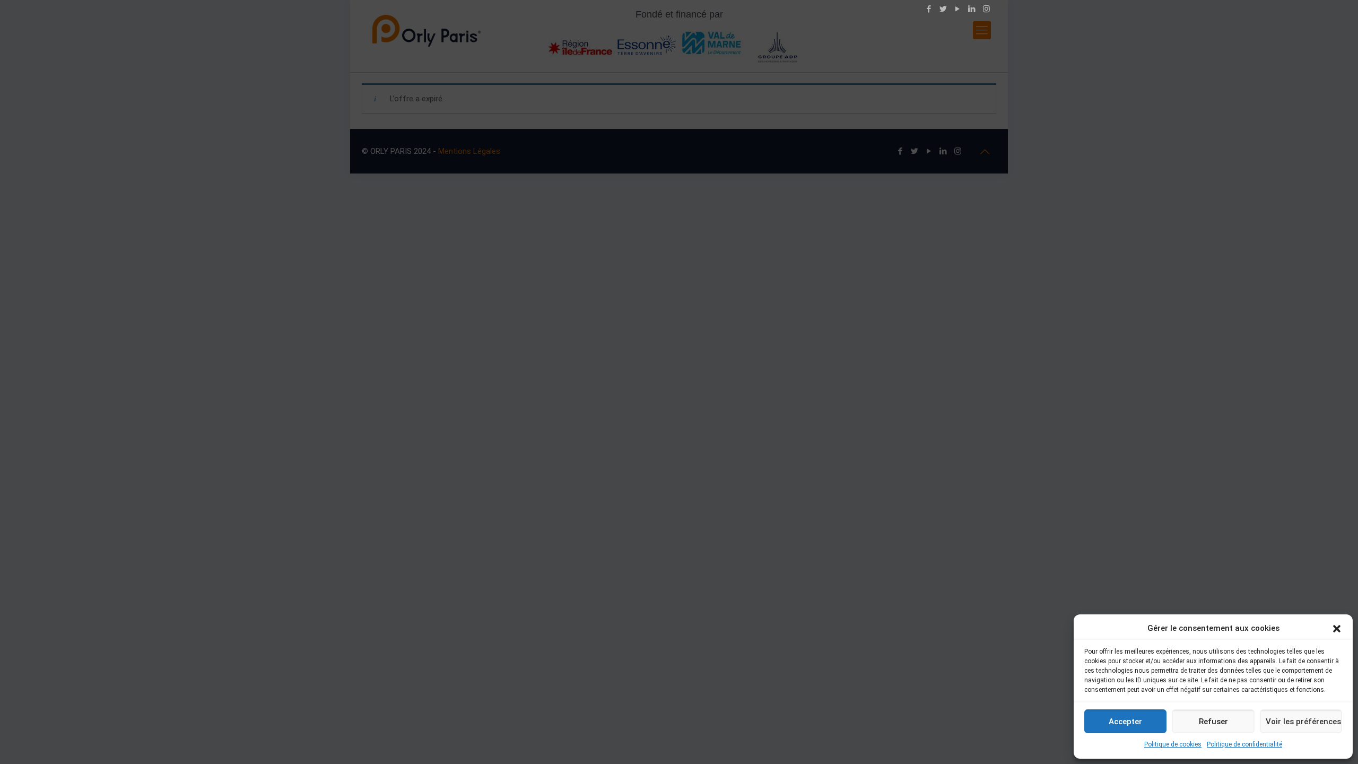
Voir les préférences (1303, 721)
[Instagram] (986, 9)
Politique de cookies (1173, 744)
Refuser (1213, 721)
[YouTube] (957, 9)
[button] (1336, 628)
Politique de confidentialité (1244, 744)
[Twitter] (943, 9)
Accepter (1125, 721)
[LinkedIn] (972, 9)
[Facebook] (929, 9)
